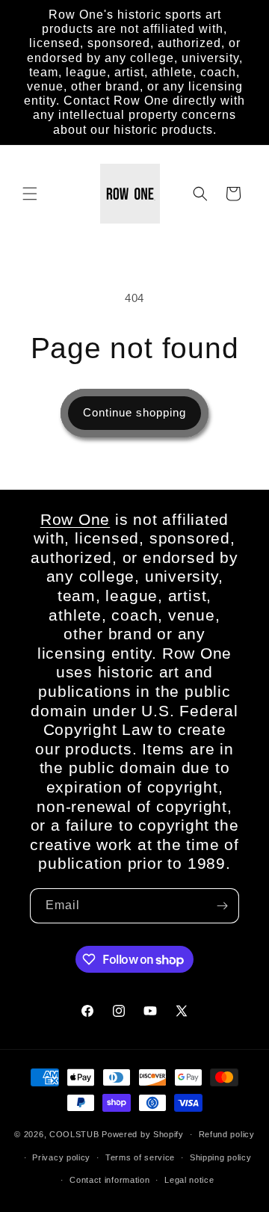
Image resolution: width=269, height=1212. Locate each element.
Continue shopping (134, 412)
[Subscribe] (221, 905)
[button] (29, 193)
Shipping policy (221, 1157)
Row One (75, 519)
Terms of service (140, 1157)
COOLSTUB (74, 1134)
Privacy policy (61, 1157)
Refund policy (227, 1134)
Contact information (109, 1179)
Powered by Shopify (143, 1134)
